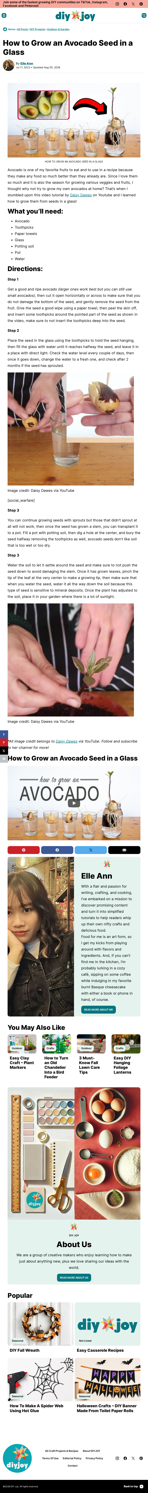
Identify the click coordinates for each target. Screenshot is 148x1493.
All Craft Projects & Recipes (61, 1450)
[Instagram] (117, 4)
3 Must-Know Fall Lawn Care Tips (89, 1065)
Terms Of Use (50, 1458)
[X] (133, 4)
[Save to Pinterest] (4, 742)
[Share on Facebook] (4, 734)
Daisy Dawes (81, 195)
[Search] (144, 15)
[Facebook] (125, 4)
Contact (72, 1465)
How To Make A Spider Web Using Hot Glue (36, 1408)
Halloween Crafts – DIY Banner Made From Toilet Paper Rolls (107, 1408)
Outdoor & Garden (58, 29)
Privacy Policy (94, 1458)
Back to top (131, 1486)
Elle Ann (26, 63)
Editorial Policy (72, 1458)
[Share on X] (4, 750)
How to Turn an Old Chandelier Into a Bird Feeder (56, 1067)
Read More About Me (98, 1009)
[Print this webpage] (4, 759)
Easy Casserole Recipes (100, 1350)
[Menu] (4, 15)
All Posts (22, 29)
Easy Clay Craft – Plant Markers (22, 1063)
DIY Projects (37, 29)
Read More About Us (74, 1277)
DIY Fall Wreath (25, 1350)
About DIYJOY (91, 1450)
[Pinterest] (141, 4)
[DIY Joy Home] (75, 15)
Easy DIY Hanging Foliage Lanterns (122, 1065)
